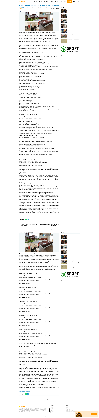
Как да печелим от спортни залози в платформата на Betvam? (73, 30)
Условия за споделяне (69, 410)
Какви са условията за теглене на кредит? (73, 20)
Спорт (52, 1)
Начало (20, 7)
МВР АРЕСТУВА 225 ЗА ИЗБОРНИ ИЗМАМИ (71, 25)
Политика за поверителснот (70, 411)
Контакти (67, 413)
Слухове (51, 408)
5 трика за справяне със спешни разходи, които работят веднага (73, 10)
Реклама (67, 408)
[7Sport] (70, 49)
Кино (61, 1)
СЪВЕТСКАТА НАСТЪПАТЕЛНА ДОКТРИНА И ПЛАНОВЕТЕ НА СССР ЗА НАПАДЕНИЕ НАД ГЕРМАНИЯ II (73, 41)
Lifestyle (40, 1)
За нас (67, 407)
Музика (56, 1)
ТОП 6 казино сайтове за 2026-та (73, 14)
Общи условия (68, 409)
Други (65, 1)
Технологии (46, 1)
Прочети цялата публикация (24, 216)
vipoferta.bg (25, 232)
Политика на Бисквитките (70, 412)
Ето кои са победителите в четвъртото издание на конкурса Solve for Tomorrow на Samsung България (73, 36)
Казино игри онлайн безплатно (55, 413)
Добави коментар (56, 8)
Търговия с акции (53, 414)
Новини (35, 1)
